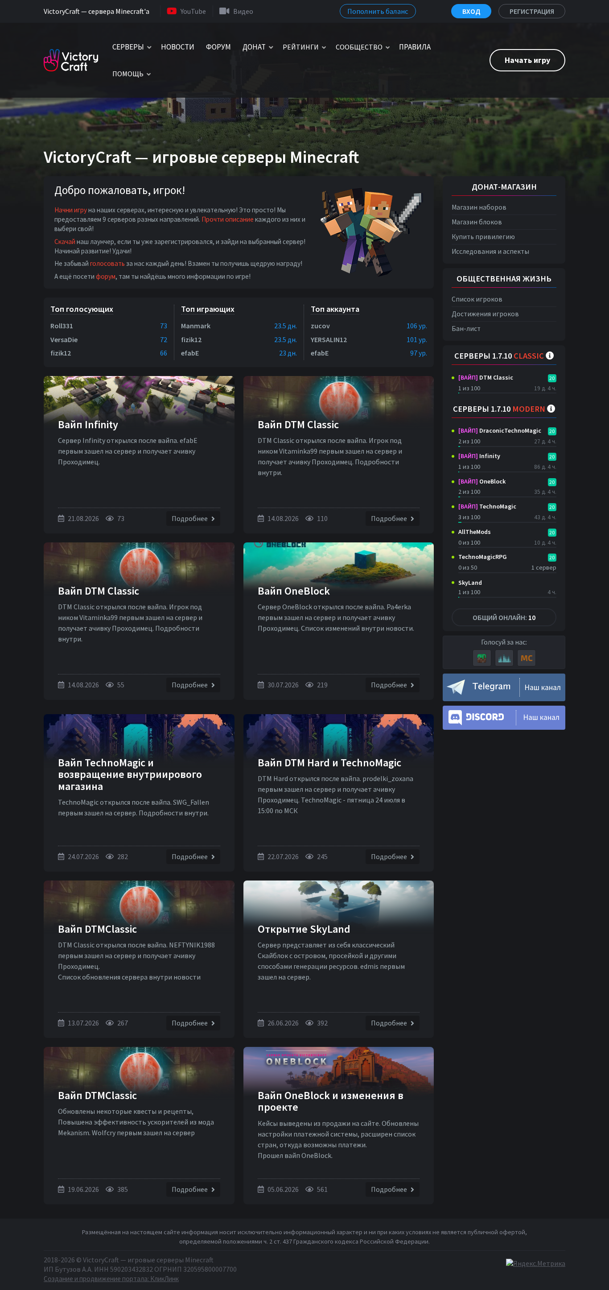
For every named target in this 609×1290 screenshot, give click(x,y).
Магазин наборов (479, 207)
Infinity (479, 456)
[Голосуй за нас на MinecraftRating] (482, 657)
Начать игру (527, 60)
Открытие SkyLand (304, 929)
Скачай (64, 241)
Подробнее (190, 518)
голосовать (107, 263)
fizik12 (60, 352)
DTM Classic (485, 377)
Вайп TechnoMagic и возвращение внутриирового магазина (130, 774)
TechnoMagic (487, 506)
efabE (190, 352)
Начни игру (70, 210)
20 (552, 378)
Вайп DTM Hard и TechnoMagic (329, 762)
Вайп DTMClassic (97, 929)
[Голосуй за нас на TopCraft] (504, 657)
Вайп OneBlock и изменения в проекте (330, 1101)
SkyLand (470, 583)
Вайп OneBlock (294, 591)
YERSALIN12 (329, 339)
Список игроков (477, 299)
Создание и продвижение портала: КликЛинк (111, 1278)
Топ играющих (208, 309)
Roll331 (61, 325)
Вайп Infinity (88, 424)
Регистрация (532, 11)
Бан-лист (466, 328)
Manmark (195, 325)
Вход (471, 11)
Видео (243, 11)
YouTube (193, 11)
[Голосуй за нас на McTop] (526, 657)
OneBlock (482, 481)
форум (105, 276)
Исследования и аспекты (490, 251)
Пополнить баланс (377, 11)
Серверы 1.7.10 (499, 356)
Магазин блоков (477, 222)
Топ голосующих (81, 309)
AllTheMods (474, 532)
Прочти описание (228, 219)
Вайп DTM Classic (298, 424)
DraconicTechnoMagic (499, 430)
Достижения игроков (485, 314)
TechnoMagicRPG (482, 557)
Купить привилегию (483, 236)
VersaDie (64, 339)
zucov (320, 325)
